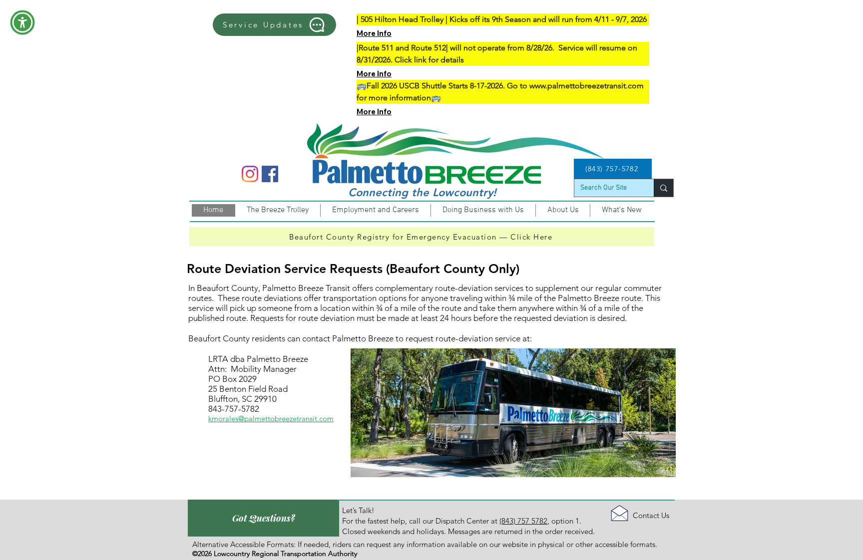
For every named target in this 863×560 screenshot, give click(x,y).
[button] (22, 22)
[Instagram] (250, 174)
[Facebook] (270, 174)
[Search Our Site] (663, 188)
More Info (374, 33)
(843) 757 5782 (523, 521)
